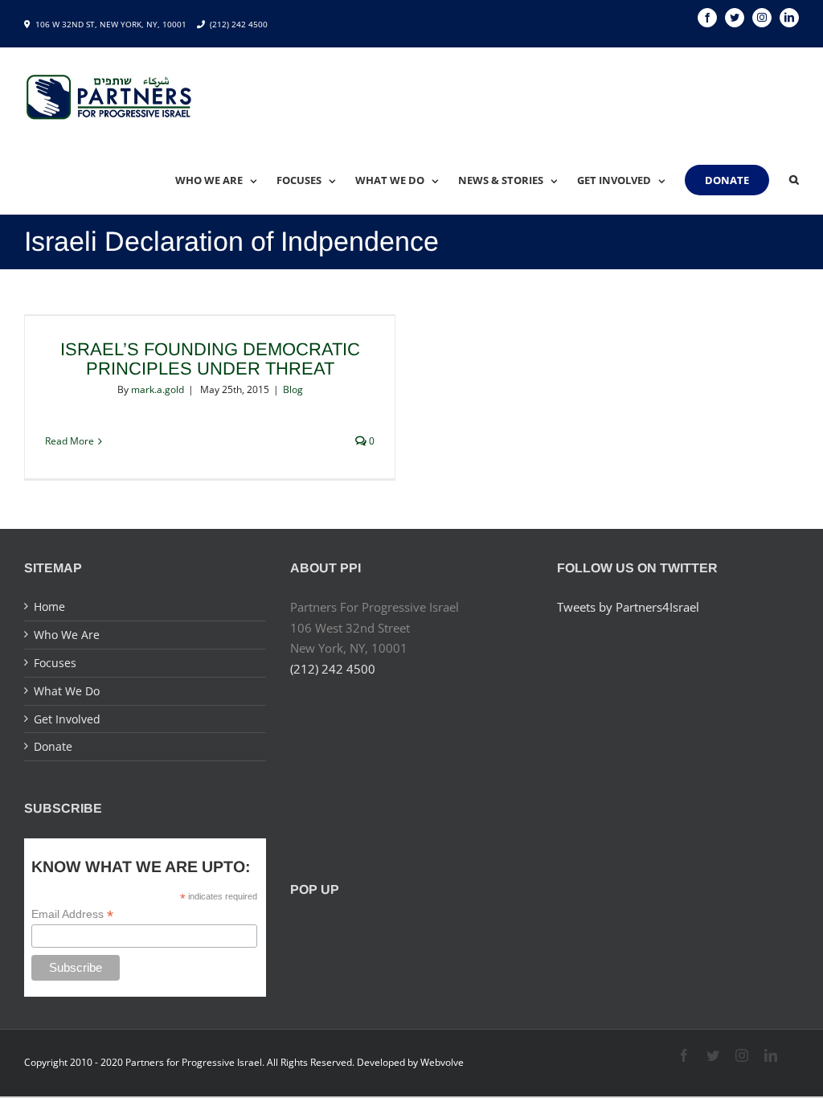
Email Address (72, 914)
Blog (293, 389)
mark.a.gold (157, 389)
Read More (69, 441)
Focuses (55, 662)
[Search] (794, 180)
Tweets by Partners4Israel (628, 607)
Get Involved (67, 719)
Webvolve (442, 1062)
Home (49, 606)
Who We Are (67, 634)
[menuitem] (225, 180)
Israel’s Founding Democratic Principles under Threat (210, 359)
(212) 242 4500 (239, 24)
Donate (53, 746)
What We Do (67, 691)
